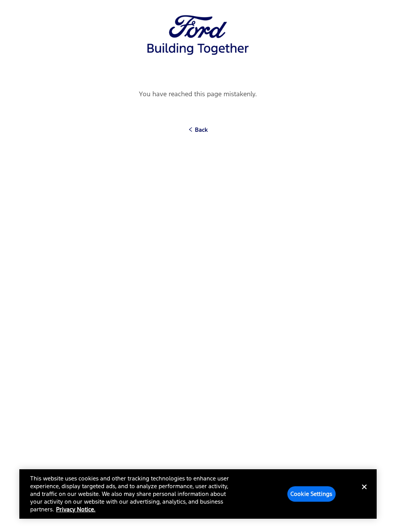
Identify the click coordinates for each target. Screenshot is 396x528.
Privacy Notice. (76, 509)
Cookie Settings (311, 493)
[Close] (364, 493)
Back (200, 129)
